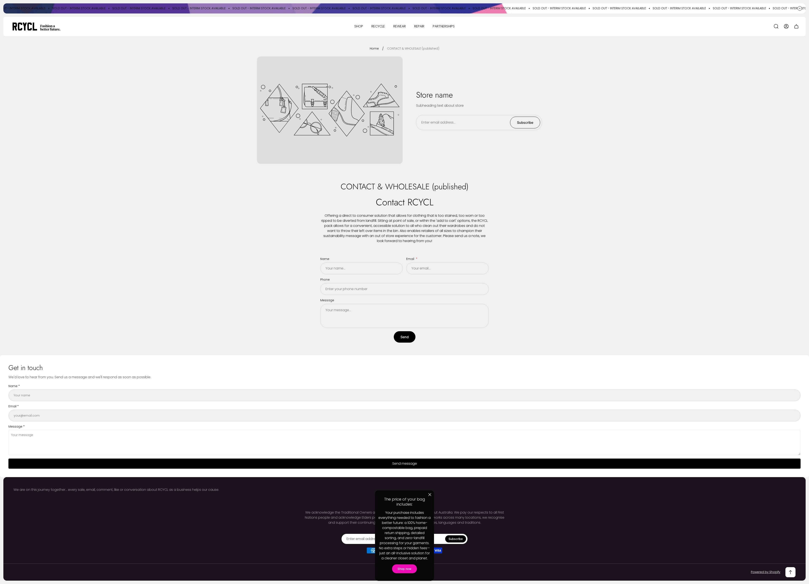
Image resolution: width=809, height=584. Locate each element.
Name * (14, 386)
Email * (13, 406)
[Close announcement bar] (799, 8)
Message (327, 300)
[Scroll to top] (790, 572)
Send (404, 337)
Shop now (404, 569)
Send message (404, 463)
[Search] (776, 26)
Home (374, 49)
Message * (16, 426)
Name (324, 259)
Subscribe (525, 122)
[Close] (429, 494)
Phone (325, 279)
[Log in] (786, 26)
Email (410, 259)
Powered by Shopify (765, 572)
